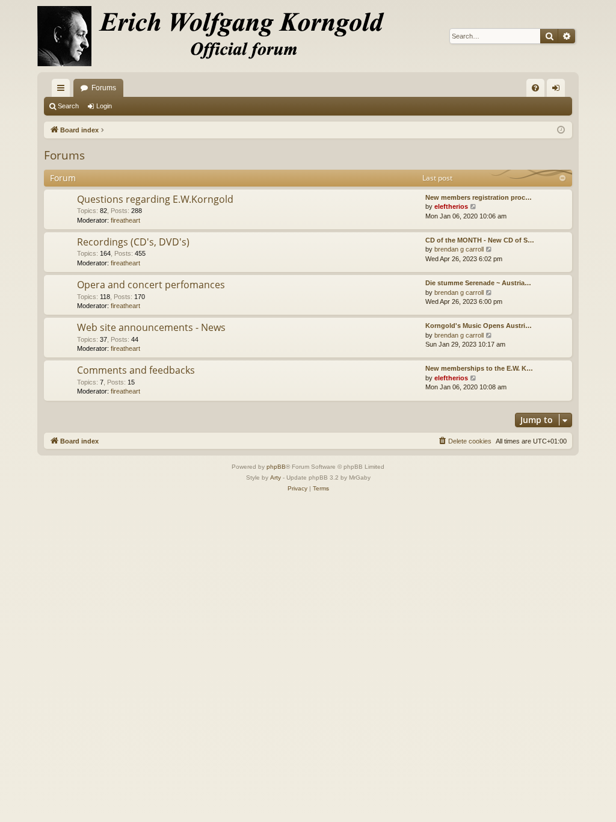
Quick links (63, 90)
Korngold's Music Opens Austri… (478, 325)
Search (68, 106)
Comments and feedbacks (136, 370)
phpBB (276, 466)
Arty (275, 477)
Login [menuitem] (558, 90)
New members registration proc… (478, 197)
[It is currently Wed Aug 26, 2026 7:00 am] (561, 130)
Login (104, 106)
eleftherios (451, 206)
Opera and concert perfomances (151, 284)
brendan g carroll (459, 249)
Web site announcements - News (151, 327)
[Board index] (217, 36)
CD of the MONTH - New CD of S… (479, 240)
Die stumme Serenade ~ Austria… (478, 282)
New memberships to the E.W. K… (479, 368)
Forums (103, 88)
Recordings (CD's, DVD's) (133, 242)
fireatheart (125, 220)
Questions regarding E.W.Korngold (155, 199)
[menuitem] (535, 88)
